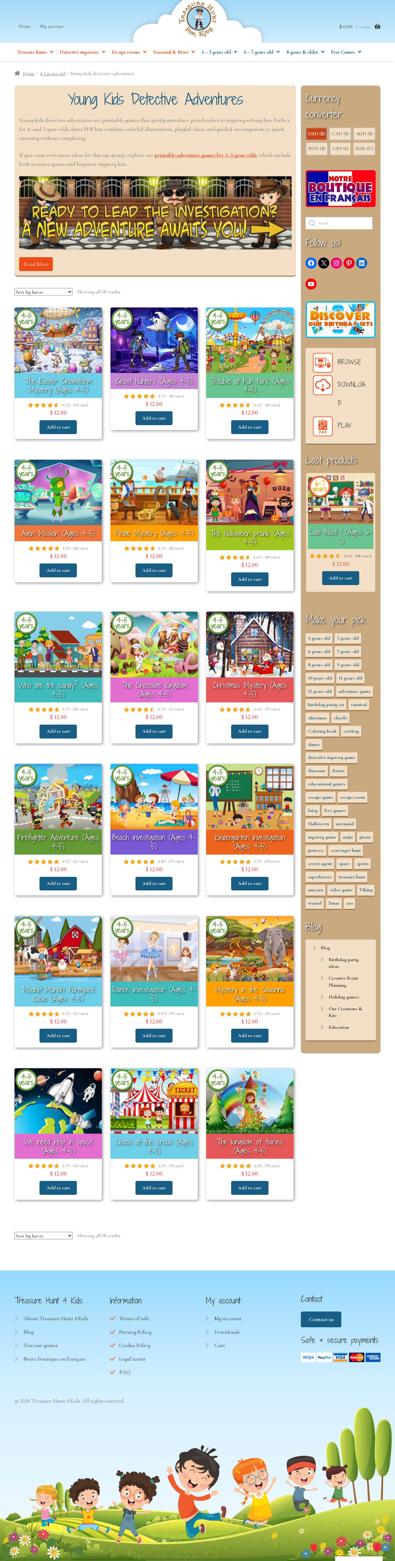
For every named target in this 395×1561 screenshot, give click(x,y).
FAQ (125, 1372)
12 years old (320, 691)
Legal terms (132, 1358)
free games (335, 810)
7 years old (348, 651)
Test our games (40, 1345)
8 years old (319, 665)
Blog (325, 948)
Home (25, 26)
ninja (348, 837)
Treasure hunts (32, 52)
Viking (366, 890)
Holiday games (344, 997)
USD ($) (316, 134)
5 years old (348, 638)
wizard (315, 903)
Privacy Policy (135, 1332)
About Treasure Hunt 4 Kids (55, 1318)
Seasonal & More (171, 52)
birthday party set (326, 704)
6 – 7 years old (258, 52)
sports (363, 863)
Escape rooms (126, 52)
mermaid (345, 824)
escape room (352, 797)
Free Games (343, 52)
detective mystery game (331, 757)
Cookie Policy (134, 1345)
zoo (349, 903)
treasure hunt (352, 877)
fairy (313, 810)
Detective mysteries (79, 52)
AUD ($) (364, 134)
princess (316, 850)
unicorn (315, 890)
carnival (359, 704)
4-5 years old (52, 73)
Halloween (318, 824)
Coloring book (322, 731)
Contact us (321, 1319)
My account (52, 26)
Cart (219, 1345)
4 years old (319, 638)
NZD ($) (316, 148)
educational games (326, 784)
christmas (317, 718)
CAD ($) (340, 134)
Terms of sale (134, 1318)
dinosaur (317, 771)
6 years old (319, 651)
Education (339, 1027)
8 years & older (302, 52)
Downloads (227, 1332)
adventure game (355, 691)
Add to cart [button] (58, 427)
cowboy (351, 731)
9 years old (348, 665)
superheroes (320, 877)
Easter (338, 771)
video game (341, 890)
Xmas (333, 903)
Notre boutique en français (54, 1358)
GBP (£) (340, 148)
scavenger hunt (346, 850)
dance (314, 744)
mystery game (322, 837)
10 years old (320, 678)
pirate (365, 837)
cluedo (340, 718)
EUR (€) (364, 148)
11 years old (350, 678)
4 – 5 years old (216, 52)
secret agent (320, 863)
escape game (320, 797)
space (344, 863)
